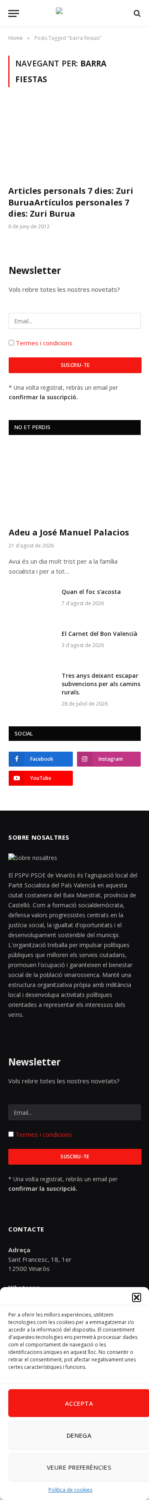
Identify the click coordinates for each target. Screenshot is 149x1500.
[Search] (136, 13)
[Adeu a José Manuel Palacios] (75, 483)
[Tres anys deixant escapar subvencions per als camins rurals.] (31, 686)
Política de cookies (70, 1489)
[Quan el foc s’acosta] (31, 602)
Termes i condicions (43, 343)
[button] (136, 1297)
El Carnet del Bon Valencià (99, 634)
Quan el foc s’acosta (91, 592)
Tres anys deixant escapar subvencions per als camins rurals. (101, 684)
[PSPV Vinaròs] (74, 13)
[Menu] (13, 13)
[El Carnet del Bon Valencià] (31, 644)
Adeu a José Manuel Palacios (69, 532)
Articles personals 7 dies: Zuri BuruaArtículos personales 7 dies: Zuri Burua (70, 202)
